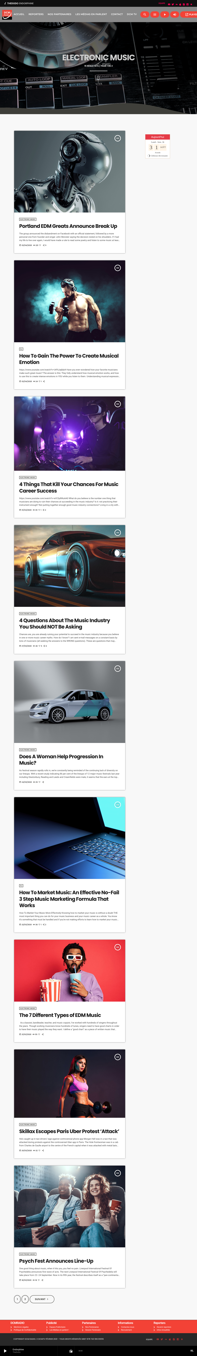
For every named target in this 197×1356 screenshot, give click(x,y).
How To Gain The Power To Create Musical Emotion (69, 359)
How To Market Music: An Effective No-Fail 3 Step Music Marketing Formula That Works (69, 899)
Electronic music (27, 219)
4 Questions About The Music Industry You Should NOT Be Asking (64, 623)
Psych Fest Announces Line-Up (56, 1261)
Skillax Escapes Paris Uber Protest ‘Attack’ (69, 1131)
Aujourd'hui (157, 137)
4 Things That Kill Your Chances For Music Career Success (68, 487)
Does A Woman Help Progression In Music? (61, 760)
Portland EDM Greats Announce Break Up (68, 226)
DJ (21, 349)
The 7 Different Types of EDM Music (60, 1015)
